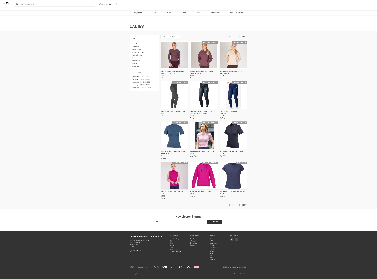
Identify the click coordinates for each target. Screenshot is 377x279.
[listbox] (173, 36)
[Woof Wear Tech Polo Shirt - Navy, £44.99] (233, 135)
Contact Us (193, 243)
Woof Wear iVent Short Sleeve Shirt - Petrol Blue (174, 153)
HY (211, 255)
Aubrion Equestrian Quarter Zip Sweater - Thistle (201, 72)
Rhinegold (213, 247)
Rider (154, 13)
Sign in (103, 4)
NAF (211, 241)
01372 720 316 (136, 251)
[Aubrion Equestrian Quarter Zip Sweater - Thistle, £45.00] (204, 55)
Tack (198, 13)
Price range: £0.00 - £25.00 (140, 76)
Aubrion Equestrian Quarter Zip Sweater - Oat (231, 72)
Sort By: (164, 37)
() (118, 4)
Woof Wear (213, 243)
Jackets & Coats (137, 55)
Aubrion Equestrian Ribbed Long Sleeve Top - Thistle (172, 72)
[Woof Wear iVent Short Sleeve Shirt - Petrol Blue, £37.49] (174, 135)
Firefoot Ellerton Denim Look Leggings (230, 112)
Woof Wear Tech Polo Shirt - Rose (202, 151)
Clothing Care (136, 66)
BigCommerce (140, 274)
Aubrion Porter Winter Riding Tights (173, 111)
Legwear (134, 63)
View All (212, 259)
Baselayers (135, 47)
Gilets (133, 58)
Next (244, 36)
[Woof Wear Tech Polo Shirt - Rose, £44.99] (204, 135)
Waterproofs (136, 61)
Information (193, 241)
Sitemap (192, 245)
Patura (212, 257)
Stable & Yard (215, 13)
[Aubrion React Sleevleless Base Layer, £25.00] (174, 175)
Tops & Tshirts (136, 49)
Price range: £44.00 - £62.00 (141, 82)
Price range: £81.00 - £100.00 (141, 88)
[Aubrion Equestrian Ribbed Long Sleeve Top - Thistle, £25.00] (174, 55)
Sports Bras (135, 44)
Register (109, 4)
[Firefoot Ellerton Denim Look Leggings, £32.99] (233, 95)
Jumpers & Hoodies (138, 52)
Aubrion (212, 251)
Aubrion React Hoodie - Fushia (200, 192)
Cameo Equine (214, 239)
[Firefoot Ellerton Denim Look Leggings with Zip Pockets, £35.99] (204, 95)
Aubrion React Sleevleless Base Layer (172, 193)
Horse (169, 13)
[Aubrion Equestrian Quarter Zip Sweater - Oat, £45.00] (233, 55)
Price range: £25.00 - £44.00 (141, 79)
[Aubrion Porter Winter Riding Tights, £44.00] (174, 95)
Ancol (212, 245)
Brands (192, 239)
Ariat (211, 253)
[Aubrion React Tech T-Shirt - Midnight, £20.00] (233, 175)
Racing (184, 13)
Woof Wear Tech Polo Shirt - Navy (232, 151)
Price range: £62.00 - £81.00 (141, 85)
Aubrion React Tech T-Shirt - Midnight (233, 192)
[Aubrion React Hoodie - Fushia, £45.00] (204, 175)
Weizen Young (243, 274)
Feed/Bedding (138, 13)
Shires (212, 249)
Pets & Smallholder (237, 13)
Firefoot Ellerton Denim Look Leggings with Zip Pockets (201, 112)
